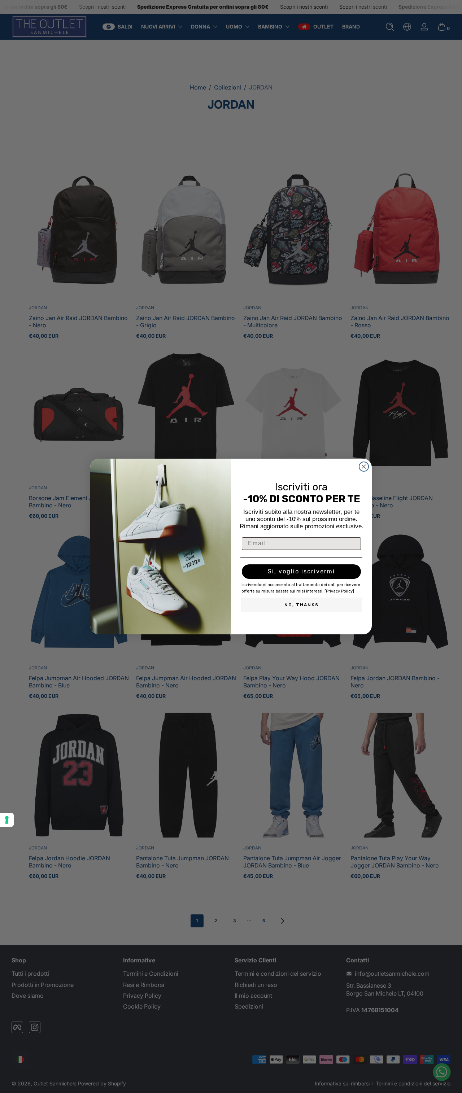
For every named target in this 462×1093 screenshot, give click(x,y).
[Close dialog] (363, 466)
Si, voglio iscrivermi (301, 571)
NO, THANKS (301, 604)
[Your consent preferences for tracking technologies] (7, 820)
